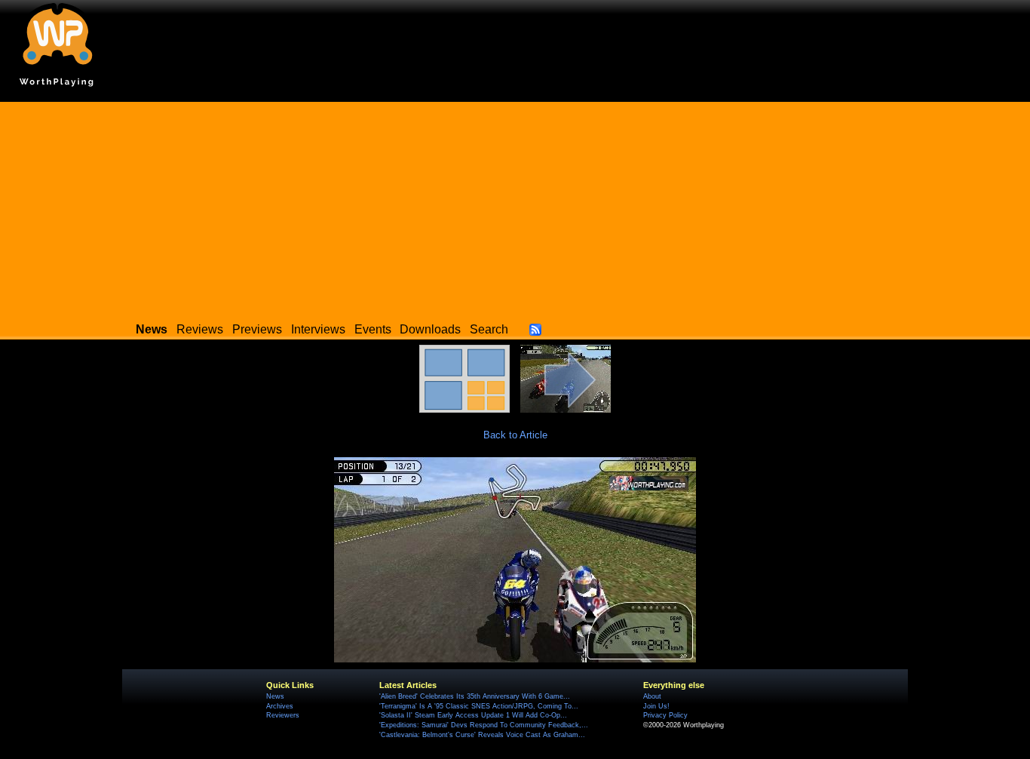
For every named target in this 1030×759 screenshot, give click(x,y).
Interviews (318, 329)
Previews (257, 329)
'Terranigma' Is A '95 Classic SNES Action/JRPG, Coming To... (478, 706)
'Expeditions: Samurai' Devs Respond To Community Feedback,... (483, 725)
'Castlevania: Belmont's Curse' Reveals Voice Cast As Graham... (482, 735)
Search (489, 329)
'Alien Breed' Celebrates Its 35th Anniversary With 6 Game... (474, 696)
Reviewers (282, 715)
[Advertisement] (515, 207)
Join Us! (656, 706)
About (652, 696)
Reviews (199, 329)
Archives (279, 706)
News (275, 696)
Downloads (430, 329)
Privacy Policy (665, 715)
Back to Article (515, 435)
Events (372, 329)
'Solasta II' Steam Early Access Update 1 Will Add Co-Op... (473, 715)
